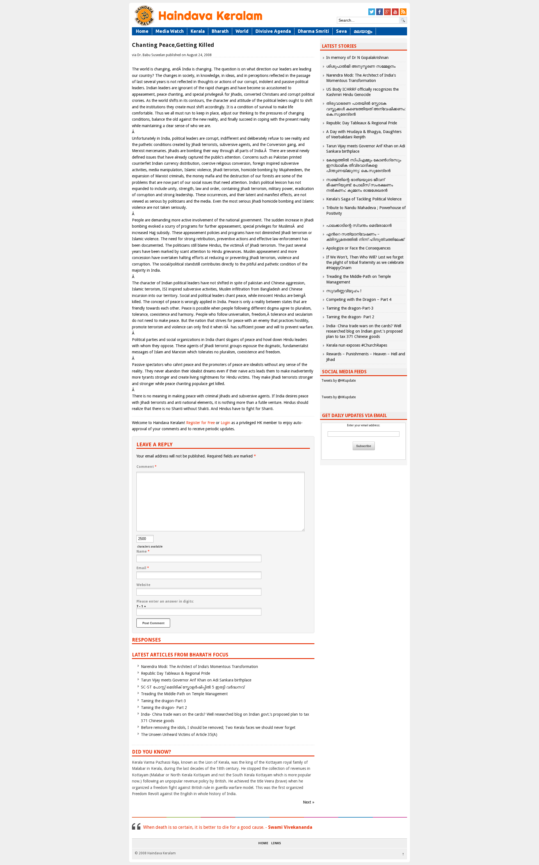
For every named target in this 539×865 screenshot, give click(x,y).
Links (276, 843)
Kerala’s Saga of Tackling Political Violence (363, 199)
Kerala (198, 31)
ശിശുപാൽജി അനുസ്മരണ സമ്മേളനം (361, 66)
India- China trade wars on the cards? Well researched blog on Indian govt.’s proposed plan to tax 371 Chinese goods (364, 331)
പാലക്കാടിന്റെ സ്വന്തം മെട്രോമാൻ (359, 225)
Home (142, 31)
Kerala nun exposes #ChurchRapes (356, 345)
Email (142, 568)
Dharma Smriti (313, 31)
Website (143, 585)
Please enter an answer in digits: (165, 601)
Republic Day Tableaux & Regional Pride (175, 673)
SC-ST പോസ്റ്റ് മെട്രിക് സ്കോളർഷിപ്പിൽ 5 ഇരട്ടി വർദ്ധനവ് (192, 687)
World (242, 31)
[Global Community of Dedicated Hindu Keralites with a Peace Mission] (198, 25)
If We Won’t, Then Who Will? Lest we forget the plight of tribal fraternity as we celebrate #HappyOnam (365, 262)
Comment (146, 467)
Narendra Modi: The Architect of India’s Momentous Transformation (199, 666)
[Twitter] (371, 14)
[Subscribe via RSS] (403, 14)
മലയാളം (363, 31)
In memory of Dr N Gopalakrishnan (357, 57)
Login (225, 422)
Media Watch (170, 31)
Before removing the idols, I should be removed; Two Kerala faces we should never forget (218, 727)
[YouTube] (395, 14)
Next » (308, 802)
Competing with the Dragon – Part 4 (358, 299)
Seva (341, 31)
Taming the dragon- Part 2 (164, 707)
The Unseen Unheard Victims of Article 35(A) (179, 734)
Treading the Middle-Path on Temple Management (184, 694)
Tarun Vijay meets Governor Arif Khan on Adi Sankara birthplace (196, 680)
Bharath (220, 31)
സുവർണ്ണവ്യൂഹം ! (343, 291)
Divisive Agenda (273, 31)
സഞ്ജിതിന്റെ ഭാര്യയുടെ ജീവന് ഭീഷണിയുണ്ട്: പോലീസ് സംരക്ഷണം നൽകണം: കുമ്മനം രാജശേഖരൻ (359, 185)
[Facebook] (379, 14)
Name (143, 551)
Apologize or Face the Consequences (358, 248)
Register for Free (200, 422)
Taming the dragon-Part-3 (163, 701)
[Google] (387, 14)
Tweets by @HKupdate (338, 381)
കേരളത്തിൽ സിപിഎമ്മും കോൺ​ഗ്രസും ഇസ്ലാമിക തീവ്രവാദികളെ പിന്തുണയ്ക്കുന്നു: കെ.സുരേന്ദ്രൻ (363, 165)
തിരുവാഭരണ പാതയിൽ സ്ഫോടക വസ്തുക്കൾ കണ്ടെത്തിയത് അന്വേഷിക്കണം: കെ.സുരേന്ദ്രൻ (366, 108)
